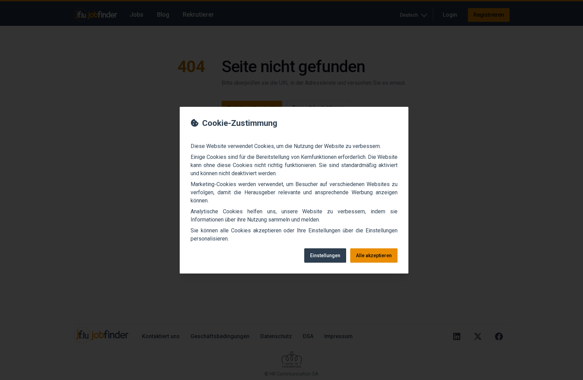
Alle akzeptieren (374, 255)
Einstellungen (325, 255)
